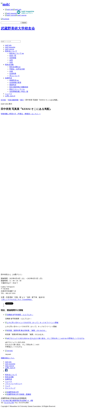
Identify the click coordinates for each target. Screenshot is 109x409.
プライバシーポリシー (13, 384)
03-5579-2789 (9, 403)
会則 (11, 60)
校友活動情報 (13, 100)
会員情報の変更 (15, 82)
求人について (14, 76)
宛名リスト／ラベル (17, 89)
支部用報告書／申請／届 (18, 91)
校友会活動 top (14, 67)
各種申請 (8, 78)
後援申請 (12, 85)
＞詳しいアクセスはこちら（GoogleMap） (17, 299)
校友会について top (16, 53)
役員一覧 (12, 55)
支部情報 (12, 58)
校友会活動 (9, 64)
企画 (11, 71)
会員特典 (12, 73)
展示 (22, 100)
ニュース (8, 94)
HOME (3, 100)
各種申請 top (14, 80)
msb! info (8, 45)
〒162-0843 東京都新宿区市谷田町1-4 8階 (17, 400)
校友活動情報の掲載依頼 (18, 87)
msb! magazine (10, 47)
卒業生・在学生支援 (17, 69)
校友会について (11, 51)
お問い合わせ (10, 96)
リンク (7, 386)
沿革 (11, 62)
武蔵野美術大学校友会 (18, 28)
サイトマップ (10, 388)
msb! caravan (9, 49)
